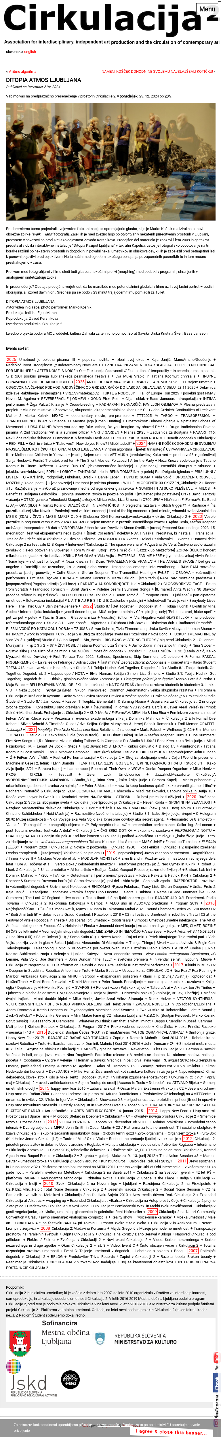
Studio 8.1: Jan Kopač (42, 701)
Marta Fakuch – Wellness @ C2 (166, 729)
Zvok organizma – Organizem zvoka (167, 1133)
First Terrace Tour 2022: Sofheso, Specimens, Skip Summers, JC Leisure (116, 656)
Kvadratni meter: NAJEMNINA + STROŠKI (97, 797)
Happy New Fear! (174, 1111)
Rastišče (199, 505)
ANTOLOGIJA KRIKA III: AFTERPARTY (118, 382)
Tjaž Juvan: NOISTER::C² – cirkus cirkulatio (118, 746)
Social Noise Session (182, 1189)
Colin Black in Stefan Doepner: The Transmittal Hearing (104, 572)
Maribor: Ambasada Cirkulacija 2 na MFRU (41, 976)
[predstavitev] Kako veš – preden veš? (161, 455)
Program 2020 (35, 847)
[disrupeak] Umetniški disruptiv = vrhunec (176, 466)
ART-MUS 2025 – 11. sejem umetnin (183, 382)
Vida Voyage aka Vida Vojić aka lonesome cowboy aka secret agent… (107, 819)
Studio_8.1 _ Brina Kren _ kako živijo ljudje (111, 780)
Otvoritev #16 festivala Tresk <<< (82, 438)
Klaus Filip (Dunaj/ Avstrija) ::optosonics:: (177, 976)
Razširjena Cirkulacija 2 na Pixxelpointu (177, 1183)
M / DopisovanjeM (74, 993)
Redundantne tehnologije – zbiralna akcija (76, 1178)
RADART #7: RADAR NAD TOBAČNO (78, 1038)
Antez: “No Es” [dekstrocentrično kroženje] (96, 466)
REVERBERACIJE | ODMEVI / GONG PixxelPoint (81, 398)
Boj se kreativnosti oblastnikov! (147, 1262)
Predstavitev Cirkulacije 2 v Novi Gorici (58, 1206)
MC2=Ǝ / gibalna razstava (105, 1049)
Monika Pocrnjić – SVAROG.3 (68, 987)
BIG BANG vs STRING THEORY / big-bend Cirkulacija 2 (150, 640)
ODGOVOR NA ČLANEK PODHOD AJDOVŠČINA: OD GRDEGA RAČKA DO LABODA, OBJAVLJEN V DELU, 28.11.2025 (100, 387)
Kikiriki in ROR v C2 (200, 965)
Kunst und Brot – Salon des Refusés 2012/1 (137, 1161)
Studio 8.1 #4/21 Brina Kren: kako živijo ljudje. (166, 741)
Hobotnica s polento (152, 1251)
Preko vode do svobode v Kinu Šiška (142, 1026)
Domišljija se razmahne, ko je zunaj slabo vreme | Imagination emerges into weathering (99, 567)
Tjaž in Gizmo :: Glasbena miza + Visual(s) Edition (85, 617)
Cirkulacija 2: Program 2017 (83, 1026)
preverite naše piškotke (115, 1425)
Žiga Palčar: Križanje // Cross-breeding (62, 404)
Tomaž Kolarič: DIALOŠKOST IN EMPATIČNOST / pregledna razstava (99, 505)
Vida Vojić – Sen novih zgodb (146, 881)
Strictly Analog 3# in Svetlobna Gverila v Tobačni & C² (105, 1105)
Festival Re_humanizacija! (74, 757)
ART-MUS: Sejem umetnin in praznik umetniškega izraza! (119, 522)
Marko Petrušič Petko (168, 679)
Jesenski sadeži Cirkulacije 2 (133, 1189)
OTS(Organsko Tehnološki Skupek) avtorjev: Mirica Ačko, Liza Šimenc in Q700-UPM (92, 499)
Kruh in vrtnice (40, 443)
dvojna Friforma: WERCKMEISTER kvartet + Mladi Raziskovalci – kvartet (129, 539)
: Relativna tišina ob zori (86, 729)
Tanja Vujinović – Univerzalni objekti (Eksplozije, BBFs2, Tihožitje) (146, 993)
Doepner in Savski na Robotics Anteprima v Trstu (49, 970)
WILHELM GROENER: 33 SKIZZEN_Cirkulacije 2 (162, 483)
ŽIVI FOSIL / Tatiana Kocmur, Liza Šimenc (92, 645)
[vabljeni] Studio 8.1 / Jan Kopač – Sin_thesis (63, 640)
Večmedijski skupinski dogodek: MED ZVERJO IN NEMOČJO (91, 931)
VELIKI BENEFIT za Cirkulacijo (86, 595)
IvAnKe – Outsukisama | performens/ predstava (93, 875)
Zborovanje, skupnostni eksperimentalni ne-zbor (94, 410)
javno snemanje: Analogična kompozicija (74, 1217)
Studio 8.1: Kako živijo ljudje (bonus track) (64, 735)
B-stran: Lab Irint (198, 869)
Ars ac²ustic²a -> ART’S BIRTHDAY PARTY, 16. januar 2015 (94, 1111)
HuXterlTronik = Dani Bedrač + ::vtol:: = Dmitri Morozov (51, 982)
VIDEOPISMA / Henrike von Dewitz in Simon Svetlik (103, 528)
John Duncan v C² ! (159, 1043)
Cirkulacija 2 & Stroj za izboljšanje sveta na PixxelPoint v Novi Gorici (113, 634)
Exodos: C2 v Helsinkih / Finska (69, 925)
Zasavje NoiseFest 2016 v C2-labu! (170, 1066)
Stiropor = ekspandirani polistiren (110, 976)
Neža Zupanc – (45, 690)
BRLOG (57, 1256)
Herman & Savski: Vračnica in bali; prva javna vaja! (117, 1060)
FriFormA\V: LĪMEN (33, 757)
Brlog (178, 1251)
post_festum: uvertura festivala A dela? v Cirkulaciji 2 (51, 830)
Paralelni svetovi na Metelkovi (54, 1172)
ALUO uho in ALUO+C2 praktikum (139, 903)
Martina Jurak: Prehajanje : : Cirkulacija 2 (52, 712)
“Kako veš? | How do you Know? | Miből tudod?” (94, 443)
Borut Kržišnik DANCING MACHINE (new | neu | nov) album (140, 808)
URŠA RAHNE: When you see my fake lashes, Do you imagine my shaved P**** (96, 427)
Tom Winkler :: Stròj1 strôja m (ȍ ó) (103, 550)
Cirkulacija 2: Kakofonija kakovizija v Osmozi (64, 903)
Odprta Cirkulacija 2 (78, 1234)
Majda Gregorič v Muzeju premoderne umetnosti (149, 1228)
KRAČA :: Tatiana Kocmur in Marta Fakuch (98, 578)
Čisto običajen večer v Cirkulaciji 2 (169, 1245)
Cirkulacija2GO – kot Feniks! (135, 847)
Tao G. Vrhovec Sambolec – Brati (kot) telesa (84, 752)
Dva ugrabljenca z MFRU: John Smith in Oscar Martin (67, 1127)
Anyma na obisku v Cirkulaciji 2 (53, 1049)
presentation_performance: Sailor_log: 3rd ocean (172, 825)
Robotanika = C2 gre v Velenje (47, 1060)
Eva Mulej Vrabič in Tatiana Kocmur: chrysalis (155, 376)
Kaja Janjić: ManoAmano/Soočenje (181, 359)
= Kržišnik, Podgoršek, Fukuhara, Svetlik (58, 477)
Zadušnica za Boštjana (169, 432)
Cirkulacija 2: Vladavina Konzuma (79, 1228)
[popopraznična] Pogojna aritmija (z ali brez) (41, 584)
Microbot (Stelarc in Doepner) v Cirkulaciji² (87, 1116)
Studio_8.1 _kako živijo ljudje (180, 836)
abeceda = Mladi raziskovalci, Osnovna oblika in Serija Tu (164, 791)
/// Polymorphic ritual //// (106, 825)
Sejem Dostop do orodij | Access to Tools (111, 1082)
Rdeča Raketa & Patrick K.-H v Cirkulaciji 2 (175, 875)
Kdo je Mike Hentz (63, 1077)
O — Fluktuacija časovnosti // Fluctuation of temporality (124, 371)
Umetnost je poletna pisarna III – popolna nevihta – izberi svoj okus (81, 359)
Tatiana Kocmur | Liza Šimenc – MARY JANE (125, 842)
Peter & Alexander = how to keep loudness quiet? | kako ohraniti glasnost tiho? (148, 785)
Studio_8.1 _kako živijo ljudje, (162, 813)
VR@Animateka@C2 (82, 393)
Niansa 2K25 (134, 432)
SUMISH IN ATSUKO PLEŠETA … (166, 488)
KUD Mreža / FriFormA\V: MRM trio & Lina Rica (128, 712)
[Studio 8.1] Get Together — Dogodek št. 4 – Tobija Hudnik (141, 606)
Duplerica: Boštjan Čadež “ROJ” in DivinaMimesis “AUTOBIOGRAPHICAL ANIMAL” (116, 1032)
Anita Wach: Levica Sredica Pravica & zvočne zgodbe (106, 696)
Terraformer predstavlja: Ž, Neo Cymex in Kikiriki (156, 864)
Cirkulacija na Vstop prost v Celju (153, 1200)
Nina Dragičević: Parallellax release (95, 1055)
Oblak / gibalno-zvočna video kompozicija (84, 679)
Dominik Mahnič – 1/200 (27, 875)
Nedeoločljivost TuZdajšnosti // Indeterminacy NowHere (52, 365)
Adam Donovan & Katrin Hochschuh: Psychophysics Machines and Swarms (70, 1010)
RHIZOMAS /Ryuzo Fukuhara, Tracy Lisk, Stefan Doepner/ (140, 886)
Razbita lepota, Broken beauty (186, 1256)
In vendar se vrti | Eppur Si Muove (182, 959)
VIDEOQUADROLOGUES (51, 382)
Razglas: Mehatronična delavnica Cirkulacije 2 (44, 808)
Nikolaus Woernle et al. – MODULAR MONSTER (77, 858)
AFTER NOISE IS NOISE (56, 371)
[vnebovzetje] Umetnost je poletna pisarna (85, 483)
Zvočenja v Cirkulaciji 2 (80, 1239)
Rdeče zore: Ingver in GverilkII (31, 797)
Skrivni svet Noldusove (68, 886)
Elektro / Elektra (41, 1239)
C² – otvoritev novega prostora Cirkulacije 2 (161, 1116)
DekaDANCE (59, 1071)
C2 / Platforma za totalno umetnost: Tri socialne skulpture (164, 1127)
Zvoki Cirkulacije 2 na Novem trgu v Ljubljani (96, 1183)
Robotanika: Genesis (53, 1015)
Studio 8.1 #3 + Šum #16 (145, 752)
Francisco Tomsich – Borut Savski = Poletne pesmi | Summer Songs (91, 589)
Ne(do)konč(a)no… (21, 909)
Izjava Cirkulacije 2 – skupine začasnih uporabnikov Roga (52, 1133)
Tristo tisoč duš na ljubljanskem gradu (118, 898)
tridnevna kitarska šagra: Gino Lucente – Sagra (93, 892)
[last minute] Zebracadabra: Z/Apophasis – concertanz (144, 662)
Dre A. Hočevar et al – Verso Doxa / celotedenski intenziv (65, 864)
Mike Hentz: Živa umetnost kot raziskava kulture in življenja (124, 1071)
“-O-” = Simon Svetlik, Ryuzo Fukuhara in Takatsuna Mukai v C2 (91, 909)
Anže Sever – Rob (158, 931)
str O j (142, 410)
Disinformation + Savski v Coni (79, 965)
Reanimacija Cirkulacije (25, 1262)
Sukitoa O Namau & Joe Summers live (171, 892)
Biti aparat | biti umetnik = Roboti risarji (99, 920)
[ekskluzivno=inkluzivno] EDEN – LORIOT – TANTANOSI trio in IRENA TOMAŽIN (71, 472)
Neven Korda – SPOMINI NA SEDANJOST (177, 802)
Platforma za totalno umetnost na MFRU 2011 (78, 1167)
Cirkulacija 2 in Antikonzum (174, 1223)
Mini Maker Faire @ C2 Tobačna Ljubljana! (108, 1015)
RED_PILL (17, 443)
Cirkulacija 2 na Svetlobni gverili (163, 1172)
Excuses (44, 578)
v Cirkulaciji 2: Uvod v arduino (73, 1161)
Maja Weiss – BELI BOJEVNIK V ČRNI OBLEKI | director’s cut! (55, 685)
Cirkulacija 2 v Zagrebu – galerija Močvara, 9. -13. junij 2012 (105, 1156)
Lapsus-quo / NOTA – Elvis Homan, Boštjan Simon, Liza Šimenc (105, 673)
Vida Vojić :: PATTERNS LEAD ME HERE (130, 555)
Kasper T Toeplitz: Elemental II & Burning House (105, 701)
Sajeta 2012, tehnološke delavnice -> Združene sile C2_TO (97, 1150)
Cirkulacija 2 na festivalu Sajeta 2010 (96, 1195)
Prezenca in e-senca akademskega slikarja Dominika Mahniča (107, 718)
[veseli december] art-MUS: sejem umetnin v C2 (102, 612)
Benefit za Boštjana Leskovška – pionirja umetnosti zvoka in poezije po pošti (69, 494)
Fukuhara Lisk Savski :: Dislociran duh (142, 623)
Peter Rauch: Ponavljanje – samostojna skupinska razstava (151, 982)
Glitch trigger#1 (174, 505)
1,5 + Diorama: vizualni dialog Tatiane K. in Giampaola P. (80, 741)
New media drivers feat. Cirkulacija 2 (164, 1195)
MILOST (205, 488)
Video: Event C (122, 1245)
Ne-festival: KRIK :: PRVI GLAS (68, 555)
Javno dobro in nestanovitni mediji (160, 645)
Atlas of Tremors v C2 (116, 1066)
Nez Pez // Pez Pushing (193, 970)
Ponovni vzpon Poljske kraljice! (121, 987)
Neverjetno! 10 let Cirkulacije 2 (156, 1049)
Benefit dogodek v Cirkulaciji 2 (191, 438)
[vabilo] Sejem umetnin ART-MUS (98, 455)
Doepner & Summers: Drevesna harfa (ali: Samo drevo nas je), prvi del (62, 881)
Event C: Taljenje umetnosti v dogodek (96, 1251)
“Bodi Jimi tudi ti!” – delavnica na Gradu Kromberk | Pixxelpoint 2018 (65, 914)
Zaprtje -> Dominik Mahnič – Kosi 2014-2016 (150, 1038)
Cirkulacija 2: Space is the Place (146, 1178)
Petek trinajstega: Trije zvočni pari (176, 937)
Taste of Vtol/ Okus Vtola (84, 1139)
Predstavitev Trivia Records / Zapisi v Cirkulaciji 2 (111, 1256)
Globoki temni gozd (118, 1133)
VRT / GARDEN (106, 432)
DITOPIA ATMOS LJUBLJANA (43, 80)
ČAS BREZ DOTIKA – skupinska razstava (135, 830)
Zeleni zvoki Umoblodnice (113, 774)
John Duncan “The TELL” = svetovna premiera (108, 959)
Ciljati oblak (135, 398)
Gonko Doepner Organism (167, 769)
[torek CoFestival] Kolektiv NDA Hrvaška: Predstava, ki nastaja (138, 533)
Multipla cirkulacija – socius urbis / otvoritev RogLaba (149, 1144)
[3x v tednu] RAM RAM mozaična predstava (175, 578)
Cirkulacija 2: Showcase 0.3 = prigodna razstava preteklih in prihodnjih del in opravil (145, 1099)
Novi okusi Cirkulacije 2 (126, 1239)
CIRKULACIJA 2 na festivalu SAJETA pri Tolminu (55, 1223)
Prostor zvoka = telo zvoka (123, 1223)
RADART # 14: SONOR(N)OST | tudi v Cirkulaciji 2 (120, 584)
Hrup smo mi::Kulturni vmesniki (31, 1105)
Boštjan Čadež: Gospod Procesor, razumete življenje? (138, 869)
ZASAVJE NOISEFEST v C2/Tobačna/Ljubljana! (174, 1004)
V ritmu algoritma (22, 71)
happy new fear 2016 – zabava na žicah (83, 1088)
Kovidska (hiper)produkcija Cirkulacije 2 (105, 802)
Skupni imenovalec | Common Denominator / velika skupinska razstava (134, 690)
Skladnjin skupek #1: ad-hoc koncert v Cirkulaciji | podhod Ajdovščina (96, 836)
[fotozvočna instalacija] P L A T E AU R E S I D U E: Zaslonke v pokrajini (84, 600)
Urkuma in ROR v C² (187, 1077)
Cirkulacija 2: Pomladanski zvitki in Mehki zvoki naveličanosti (142, 1206)
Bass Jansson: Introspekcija (174, 398)
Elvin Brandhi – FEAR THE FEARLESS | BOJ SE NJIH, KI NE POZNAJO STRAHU (117, 763)
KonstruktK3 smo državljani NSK (62, 707)
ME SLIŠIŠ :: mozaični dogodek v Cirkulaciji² (108, 651)
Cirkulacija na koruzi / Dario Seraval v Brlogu (134, 1234)
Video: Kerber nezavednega (176, 1239)
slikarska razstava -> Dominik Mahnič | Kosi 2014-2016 (95, 1043)
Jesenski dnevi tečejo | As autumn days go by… (137, 925)
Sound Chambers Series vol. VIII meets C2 (181, 909)
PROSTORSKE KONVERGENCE (138, 438)
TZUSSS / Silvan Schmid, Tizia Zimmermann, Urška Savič (121, 628)
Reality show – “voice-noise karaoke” (141, 1217)
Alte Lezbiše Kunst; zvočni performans (138, 965)
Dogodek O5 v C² (95, 1077)
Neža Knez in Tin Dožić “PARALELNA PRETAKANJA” (109, 561)
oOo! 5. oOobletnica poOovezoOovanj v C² (94, 948)
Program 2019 (186, 903)
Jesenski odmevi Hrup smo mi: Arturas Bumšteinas (96, 1094)
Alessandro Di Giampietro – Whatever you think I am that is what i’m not (91, 1021)
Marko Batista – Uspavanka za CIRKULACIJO (132, 970)
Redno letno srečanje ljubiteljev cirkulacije (143, 1139)
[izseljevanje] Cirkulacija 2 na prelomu (71, 853)
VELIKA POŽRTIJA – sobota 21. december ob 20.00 (103, 1122)
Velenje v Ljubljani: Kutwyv (76, 954)
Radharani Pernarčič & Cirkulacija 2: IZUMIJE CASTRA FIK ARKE (59, 791)
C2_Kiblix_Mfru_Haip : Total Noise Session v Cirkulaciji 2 (54, 1189)
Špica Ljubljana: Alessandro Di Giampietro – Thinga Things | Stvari (110, 942)
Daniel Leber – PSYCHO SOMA (124, 477)
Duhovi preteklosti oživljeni (159, 797)
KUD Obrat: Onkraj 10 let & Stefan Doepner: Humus (145, 735)
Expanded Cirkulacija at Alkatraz (96, 1200)
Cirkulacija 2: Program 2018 (28, 965)
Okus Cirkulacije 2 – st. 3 (83, 1245)
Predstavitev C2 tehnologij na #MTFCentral (177, 1094)
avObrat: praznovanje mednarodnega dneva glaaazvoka (88, 488)
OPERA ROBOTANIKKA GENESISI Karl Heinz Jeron (89, 1004)
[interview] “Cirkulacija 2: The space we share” (106, 544)
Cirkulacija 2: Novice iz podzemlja (79, 847)
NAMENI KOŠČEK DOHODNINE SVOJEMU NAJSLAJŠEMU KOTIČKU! (157, 71)
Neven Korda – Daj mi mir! (122, 937)
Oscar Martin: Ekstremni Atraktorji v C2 (152, 1088)
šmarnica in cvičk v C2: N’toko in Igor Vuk (40, 1099)
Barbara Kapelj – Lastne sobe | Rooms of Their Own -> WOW (89, 769)
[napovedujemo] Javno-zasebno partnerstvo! (153, 853)
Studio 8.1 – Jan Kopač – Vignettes (76, 623)
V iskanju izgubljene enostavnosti (140, 1077)
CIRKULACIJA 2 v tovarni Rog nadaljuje (83, 1262)
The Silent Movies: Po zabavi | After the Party (117, 460)
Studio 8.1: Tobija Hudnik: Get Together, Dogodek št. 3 (119, 668)
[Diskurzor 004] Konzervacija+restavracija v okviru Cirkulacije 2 (135, 516)
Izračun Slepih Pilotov (152, 948)
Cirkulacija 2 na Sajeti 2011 (108, 1172)
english (30, 51)
